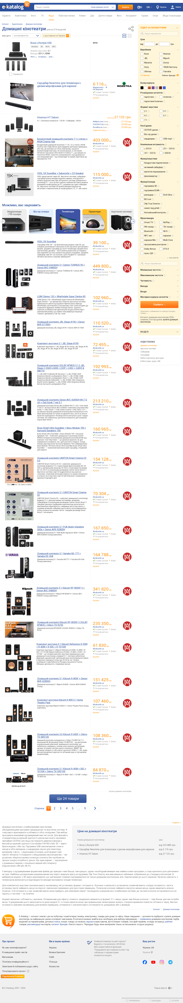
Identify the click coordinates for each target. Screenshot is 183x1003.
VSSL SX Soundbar (46, 241)
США (51, 957)
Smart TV (148, 222)
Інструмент (131, 16)
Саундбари (144, 355)
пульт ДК (148, 253)
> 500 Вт (167, 153)
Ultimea (147, 71)
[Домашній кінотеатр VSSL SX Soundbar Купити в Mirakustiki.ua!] (127, 245)
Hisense (166, 54)
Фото (33, 16)
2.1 (145, 111)
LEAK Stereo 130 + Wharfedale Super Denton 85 (61, 296)
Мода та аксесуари (172, 16)
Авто (119, 16)
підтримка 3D (150, 186)
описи (57, 921)
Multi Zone (168, 240)
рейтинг (169, 921)
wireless (34, 47)
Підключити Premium (12, 976)
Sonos (166, 63)
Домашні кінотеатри (34, 24)
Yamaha (167, 71)
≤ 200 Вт (148, 148)
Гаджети (6, 16)
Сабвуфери (145, 352)
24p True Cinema (152, 204)
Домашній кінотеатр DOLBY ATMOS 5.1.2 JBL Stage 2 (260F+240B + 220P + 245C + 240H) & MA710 (61, 368)
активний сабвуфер (153, 167)
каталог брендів (59, 924)
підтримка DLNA (151, 190)
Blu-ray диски (150, 134)
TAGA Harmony (170, 67)
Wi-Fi (47, 47)
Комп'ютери (20, 16)
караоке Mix (150, 240)
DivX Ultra (167, 195)
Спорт (155, 16)
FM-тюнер (149, 227)
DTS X (166, 249)
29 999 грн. (126, 124)
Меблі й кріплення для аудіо (152, 358)
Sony (146, 67)
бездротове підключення (156, 163)
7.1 (145, 120)
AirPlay (166, 222)
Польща (53, 961)
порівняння (145, 919)
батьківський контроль (155, 212)
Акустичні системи (148, 349)
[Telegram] (170, 962)
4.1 (145, 115)
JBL (146, 58)
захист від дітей (151, 208)
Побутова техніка (67, 16)
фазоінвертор (150, 176)
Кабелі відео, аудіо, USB (150, 361)
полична (167, 97)
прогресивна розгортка (155, 244)
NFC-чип (148, 235)
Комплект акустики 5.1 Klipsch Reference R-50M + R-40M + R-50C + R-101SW (61, 645)
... (79, 808)
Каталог (5, 24)
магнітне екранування (154, 172)
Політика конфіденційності (15, 961)
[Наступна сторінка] (95, 808)
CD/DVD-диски (151, 130)
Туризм (144, 16)
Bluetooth (148, 231)
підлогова (149, 97)
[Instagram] (162, 962)
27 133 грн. (126, 121)
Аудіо (51, 16)
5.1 (164, 115)
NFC (53, 47)
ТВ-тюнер (168, 227)
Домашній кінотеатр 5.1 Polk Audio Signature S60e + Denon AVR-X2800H (60, 528)
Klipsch (166, 58)
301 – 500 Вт (150, 153)
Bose (146, 54)
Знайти (125, 7)
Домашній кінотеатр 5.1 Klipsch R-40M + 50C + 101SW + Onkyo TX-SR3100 (61, 770)
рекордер (148, 195)
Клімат (82, 16)
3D (42, 47)
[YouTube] (153, 962)
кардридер (149, 139)
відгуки (90, 921)
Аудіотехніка (17, 24)
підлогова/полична (153, 101)
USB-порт (167, 139)
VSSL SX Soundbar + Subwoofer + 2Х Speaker (60, 173)
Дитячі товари (105, 16)
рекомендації (34, 924)
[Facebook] (145, 962)
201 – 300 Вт (169, 148)
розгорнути (173, 258)
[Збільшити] (15, 56)
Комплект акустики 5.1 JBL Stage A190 (57, 343)
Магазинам (7, 957)
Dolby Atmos (150, 249)
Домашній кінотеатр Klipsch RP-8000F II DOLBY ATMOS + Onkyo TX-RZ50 (62, 623)
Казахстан (54, 966)
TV (42, 16)
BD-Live (147, 199)
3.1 (164, 111)
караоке (167, 235)
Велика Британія (57, 952)
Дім (92, 16)
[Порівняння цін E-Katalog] (16, 7)
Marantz (148, 63)
